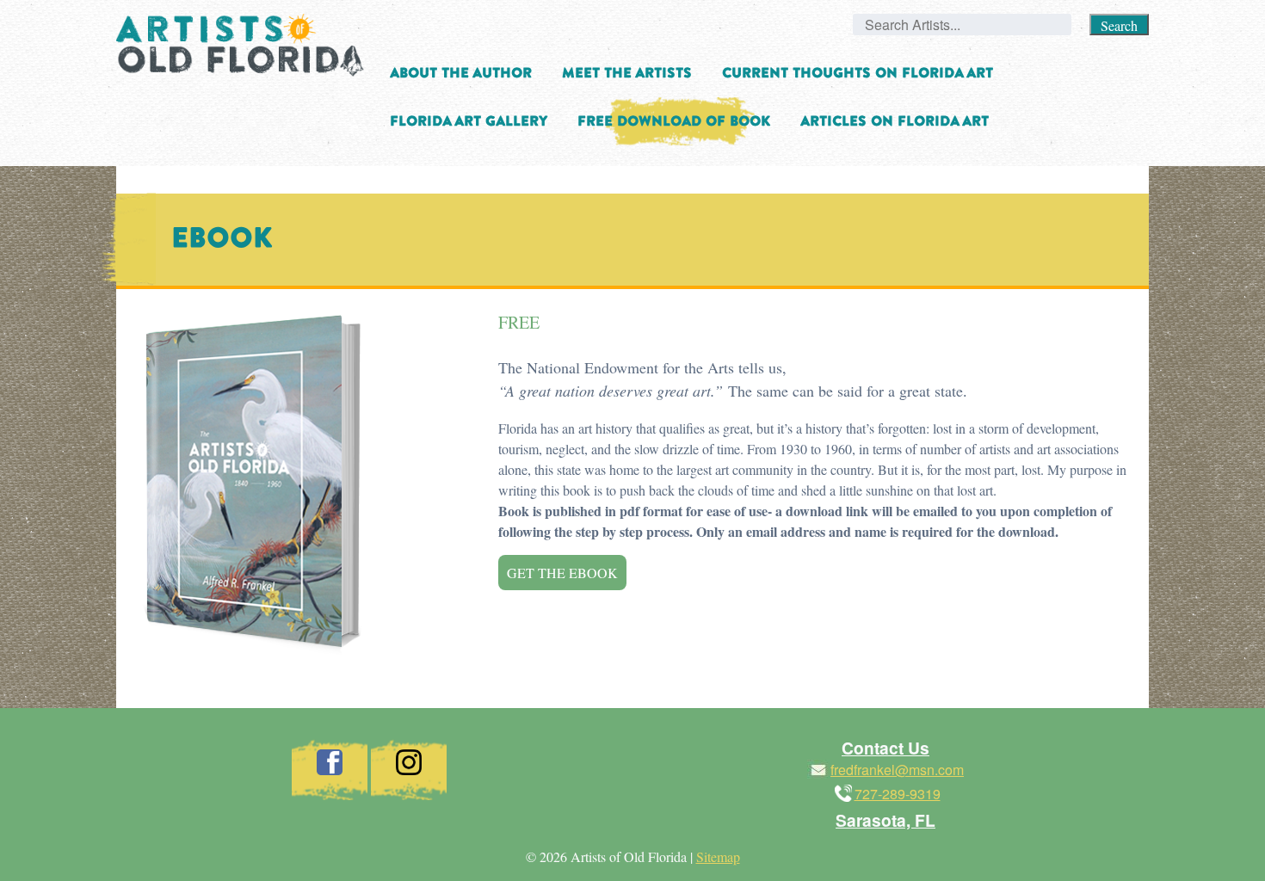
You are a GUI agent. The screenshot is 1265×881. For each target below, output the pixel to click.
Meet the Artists (627, 73)
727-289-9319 (898, 794)
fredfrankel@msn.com (897, 769)
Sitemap (718, 856)
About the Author (461, 73)
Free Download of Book (673, 121)
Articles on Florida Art (894, 121)
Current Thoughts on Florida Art (857, 73)
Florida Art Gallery (468, 121)
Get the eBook (562, 573)
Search (1119, 25)
